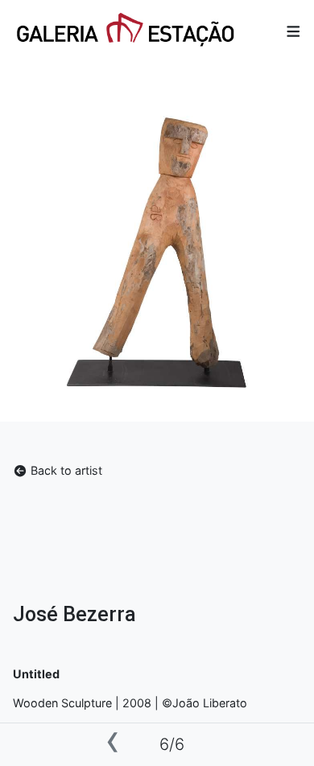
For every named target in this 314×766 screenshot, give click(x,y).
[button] (293, 31)
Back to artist (64, 470)
